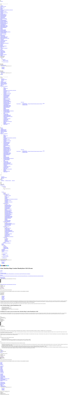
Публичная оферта (2, 379)
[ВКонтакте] (0, 265)
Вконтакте (3, 67)
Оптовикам (1, 373)
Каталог (4, 193)
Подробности (2, 287)
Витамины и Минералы (8, 273)
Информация (2, 372)
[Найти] (1, 4)
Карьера (1, 368)
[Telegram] (8, 265)
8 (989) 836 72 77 (3, 385)
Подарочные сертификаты (26, 273)
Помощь (1, 380)
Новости (1, 366)
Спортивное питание (8, 195)
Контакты (1, 369)
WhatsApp (3, 68)
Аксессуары (6, 238)
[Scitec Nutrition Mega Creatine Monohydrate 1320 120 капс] (8, 284)
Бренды (1, 363)
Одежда (22, 273)
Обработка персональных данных (4, 378)
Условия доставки (2, 376)
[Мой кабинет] (0, 181)
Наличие (3, 296)
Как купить (5, 246)
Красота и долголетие (15, 273)
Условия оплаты (2, 375)
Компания (1, 364)
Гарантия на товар (2, 377)
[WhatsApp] (6, 265)
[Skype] (7, 265)
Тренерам (1, 374)
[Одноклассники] (1, 265)
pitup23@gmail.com (3, 65)
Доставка (3, 299)
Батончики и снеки (7, 204)
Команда (1, 367)
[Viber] (5, 265)
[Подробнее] (0, 352)
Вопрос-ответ (2, 384)
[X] (4, 265)
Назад (5, 192)
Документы (1, 371)
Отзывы (3, 297)
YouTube (3, 262)
